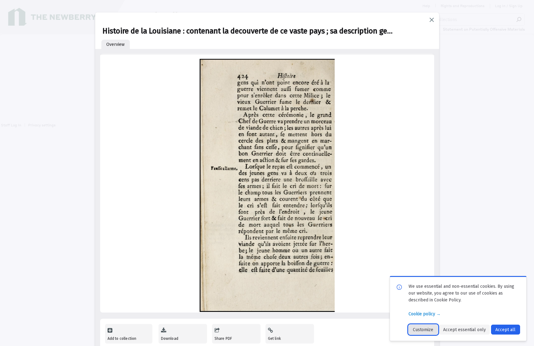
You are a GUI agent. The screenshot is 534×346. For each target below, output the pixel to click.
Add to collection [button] (122, 338)
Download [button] (169, 338)
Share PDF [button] (223, 338)
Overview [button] (115, 44)
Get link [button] (274, 338)
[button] (431, 20)
